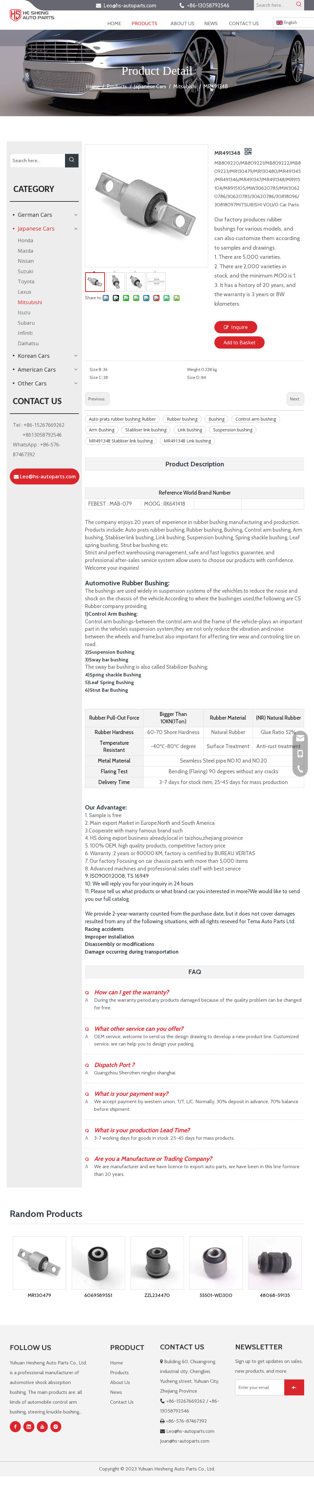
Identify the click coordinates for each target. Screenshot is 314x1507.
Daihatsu (28, 343)
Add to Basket (239, 342)
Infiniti (25, 333)
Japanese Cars (36, 228)
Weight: (194, 369)
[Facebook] (15, 1426)
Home (116, 1363)
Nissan (26, 261)
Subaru (26, 322)
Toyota (26, 281)
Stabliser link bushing (146, 430)
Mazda (25, 250)
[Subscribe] (294, 1387)
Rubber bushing (182, 419)
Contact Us (122, 1402)
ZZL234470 (157, 1295)
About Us (120, 1382)
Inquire (239, 327)
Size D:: (194, 377)
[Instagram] (55, 1426)
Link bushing (190, 430)
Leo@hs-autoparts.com (132, 5)
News (116, 1392)
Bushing (216, 419)
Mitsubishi (30, 302)
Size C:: (96, 377)
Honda (25, 240)
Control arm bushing (256, 419)
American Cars (37, 369)
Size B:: (96, 369)
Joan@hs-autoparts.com (184, 1441)
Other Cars (32, 383)
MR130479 (39, 1295)
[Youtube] (42, 1426)
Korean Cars (34, 355)
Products (119, 1372)
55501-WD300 (216, 1295)
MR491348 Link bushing (187, 441)
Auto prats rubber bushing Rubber (122, 419)
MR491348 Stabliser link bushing (121, 441)
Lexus (24, 292)
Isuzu (24, 312)
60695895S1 (98, 1295)
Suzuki (25, 271)
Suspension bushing (232, 430)
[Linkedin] (28, 1426)
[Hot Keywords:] (299, 5)
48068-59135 (275, 1295)
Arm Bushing (101, 430)
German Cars (35, 214)
